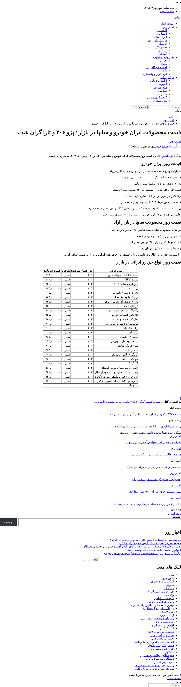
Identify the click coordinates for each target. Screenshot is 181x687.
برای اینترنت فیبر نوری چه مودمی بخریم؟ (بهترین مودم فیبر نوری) (142, 553)
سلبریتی (162, 94)
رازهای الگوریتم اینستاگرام (158, 608)
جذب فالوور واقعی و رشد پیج (157, 655)
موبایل (163, 63)
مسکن (163, 50)
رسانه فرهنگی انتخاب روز (159, 601)
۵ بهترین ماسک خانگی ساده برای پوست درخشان (152, 549)
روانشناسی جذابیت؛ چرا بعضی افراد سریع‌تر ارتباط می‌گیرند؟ (145, 539)
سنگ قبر (169, 588)
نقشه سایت (167, 11)
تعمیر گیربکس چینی (162, 638)
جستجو (177, 516)
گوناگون (162, 53)
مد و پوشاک (160, 100)
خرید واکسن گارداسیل (161, 645)
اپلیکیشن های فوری (162, 581)
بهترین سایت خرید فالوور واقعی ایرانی (152, 604)
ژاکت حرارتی (166, 615)
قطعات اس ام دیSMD (160, 631)
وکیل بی (169, 594)
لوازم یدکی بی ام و (163, 625)
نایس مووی (167, 578)
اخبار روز (168, 26)
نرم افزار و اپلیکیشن (155, 73)
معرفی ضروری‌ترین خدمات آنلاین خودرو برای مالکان (150, 543)
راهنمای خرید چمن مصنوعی (157, 618)
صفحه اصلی (167, 23)
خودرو (163, 60)
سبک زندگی (167, 77)
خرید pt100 (167, 611)
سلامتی (162, 90)
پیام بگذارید (174, 513)
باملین (177, 17)
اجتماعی (162, 33)
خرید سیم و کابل (164, 621)
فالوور (170, 584)
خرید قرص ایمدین (163, 662)
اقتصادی (162, 30)
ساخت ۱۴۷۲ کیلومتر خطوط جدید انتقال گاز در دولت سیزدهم (145, 414)
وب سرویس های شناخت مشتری (154, 665)
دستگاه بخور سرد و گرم (160, 658)
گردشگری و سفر (157, 97)
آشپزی (163, 83)
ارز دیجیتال (160, 37)
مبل (171, 574)
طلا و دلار (161, 47)
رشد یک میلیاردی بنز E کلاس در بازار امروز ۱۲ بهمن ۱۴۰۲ (147, 426)
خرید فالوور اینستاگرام (161, 591)
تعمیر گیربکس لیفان (162, 635)
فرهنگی (162, 43)
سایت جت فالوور (164, 598)
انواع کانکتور (167, 628)
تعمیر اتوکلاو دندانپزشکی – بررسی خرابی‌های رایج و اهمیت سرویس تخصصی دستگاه (132, 546)
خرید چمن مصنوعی (162, 648)
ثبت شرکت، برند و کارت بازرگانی (154, 641)
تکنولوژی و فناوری (163, 57)
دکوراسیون (160, 87)
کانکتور (170, 651)
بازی (164, 70)
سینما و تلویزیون (157, 40)
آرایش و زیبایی (158, 80)
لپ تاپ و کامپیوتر (156, 67)
